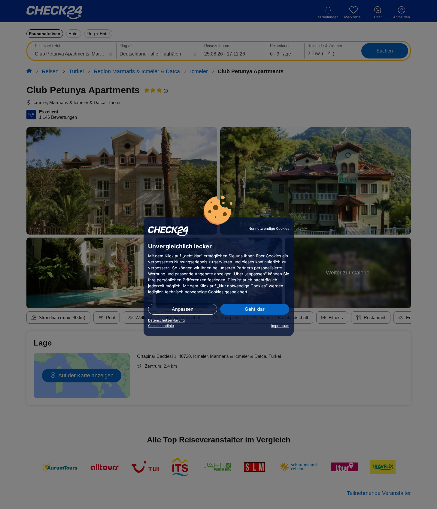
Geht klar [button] (255, 309)
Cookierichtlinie (161, 326)
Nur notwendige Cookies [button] (268, 228)
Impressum (280, 326)
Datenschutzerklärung (166, 320)
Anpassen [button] (182, 309)
